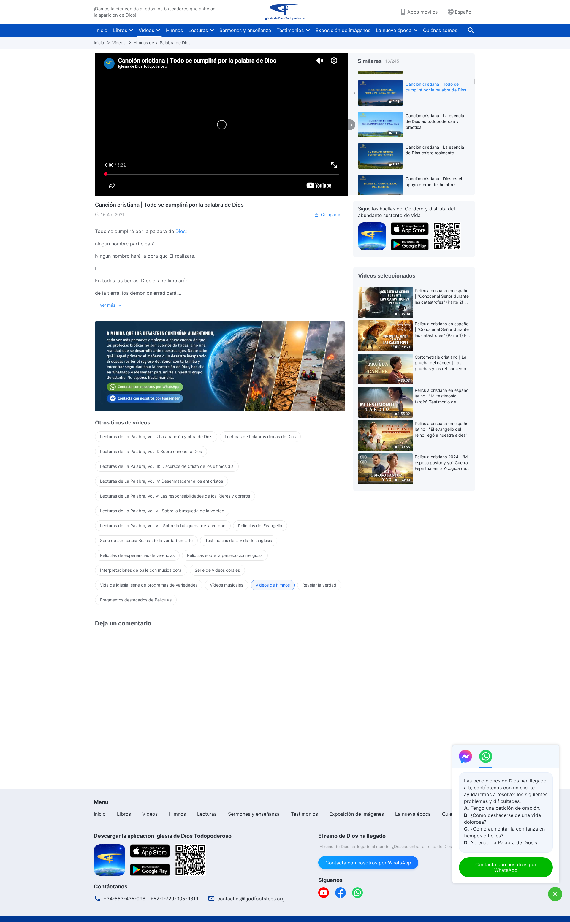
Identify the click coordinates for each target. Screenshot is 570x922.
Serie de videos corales (217, 570)
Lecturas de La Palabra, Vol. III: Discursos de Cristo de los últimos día (167, 466)
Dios (180, 231)
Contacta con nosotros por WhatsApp (368, 863)
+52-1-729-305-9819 (174, 899)
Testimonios (290, 30)
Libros (120, 30)
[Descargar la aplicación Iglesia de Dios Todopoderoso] (109, 859)
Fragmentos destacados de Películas (136, 599)
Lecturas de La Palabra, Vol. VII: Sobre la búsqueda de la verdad (163, 525)
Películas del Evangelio (260, 525)
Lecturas (198, 30)
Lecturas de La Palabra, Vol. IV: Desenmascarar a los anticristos (161, 481)
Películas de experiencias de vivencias (137, 555)
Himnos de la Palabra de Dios (162, 42)
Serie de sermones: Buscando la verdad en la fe (146, 540)
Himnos (174, 30)
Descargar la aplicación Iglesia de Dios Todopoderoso (163, 836)
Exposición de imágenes (343, 30)
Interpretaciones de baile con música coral (141, 570)
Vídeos (146, 30)
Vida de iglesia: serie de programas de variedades (148, 584)
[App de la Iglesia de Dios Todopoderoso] (372, 236)
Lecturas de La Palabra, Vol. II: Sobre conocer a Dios (151, 451)
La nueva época (393, 30)
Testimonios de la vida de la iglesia (238, 540)
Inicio (101, 30)
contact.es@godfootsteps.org (251, 899)
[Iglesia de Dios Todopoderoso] (285, 12)
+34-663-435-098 (124, 899)
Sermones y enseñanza (245, 30)
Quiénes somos (440, 30)
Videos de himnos (273, 584)
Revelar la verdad (319, 584)
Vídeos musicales (226, 584)
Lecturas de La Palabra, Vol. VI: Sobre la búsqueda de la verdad (162, 510)
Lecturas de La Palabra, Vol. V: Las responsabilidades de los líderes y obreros (175, 495)
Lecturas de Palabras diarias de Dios (260, 436)
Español (464, 12)
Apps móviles (422, 12)
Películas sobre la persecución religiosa (225, 555)
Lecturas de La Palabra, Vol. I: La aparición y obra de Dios (156, 436)
